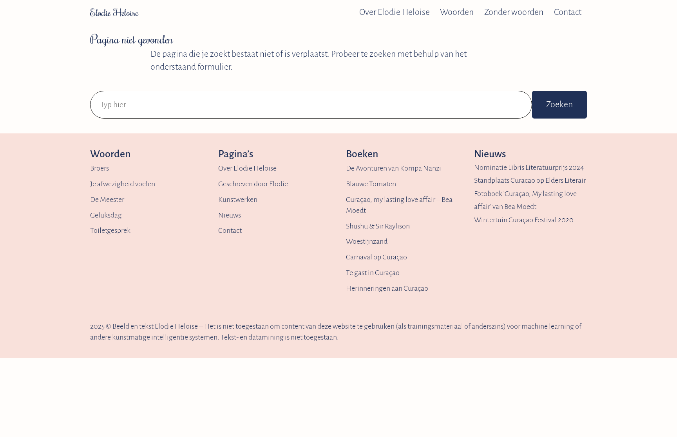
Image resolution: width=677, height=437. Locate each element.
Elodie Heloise (114, 12)
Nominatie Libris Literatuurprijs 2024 (529, 167)
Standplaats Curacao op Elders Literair (530, 180)
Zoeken (559, 104)
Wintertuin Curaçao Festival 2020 (524, 220)
